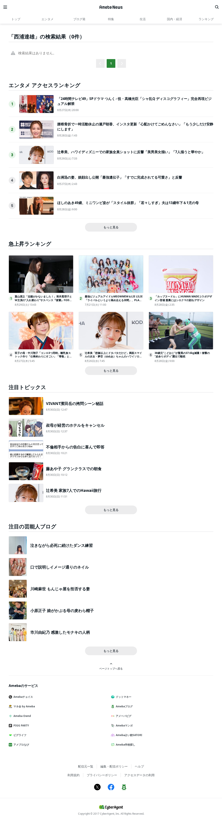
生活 (143, 19)
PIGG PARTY (21, 725)
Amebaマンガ (124, 725)
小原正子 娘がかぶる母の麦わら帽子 (62, 610)
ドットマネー (123, 697)
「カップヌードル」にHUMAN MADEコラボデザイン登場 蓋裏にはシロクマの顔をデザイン (183, 298)
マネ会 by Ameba (24, 706)
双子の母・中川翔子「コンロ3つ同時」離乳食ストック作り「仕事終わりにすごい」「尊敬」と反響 (43, 356)
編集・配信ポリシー (114, 766)
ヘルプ (139, 766)
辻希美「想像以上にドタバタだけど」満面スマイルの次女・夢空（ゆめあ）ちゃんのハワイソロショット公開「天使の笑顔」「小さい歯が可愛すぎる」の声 (113, 358)
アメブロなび (21, 744)
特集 (111, 19)
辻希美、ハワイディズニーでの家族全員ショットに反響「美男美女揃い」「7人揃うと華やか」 (131, 151)
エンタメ (47, 19)
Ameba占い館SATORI (129, 735)
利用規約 (73, 775)
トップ (15, 19)
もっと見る (111, 227)
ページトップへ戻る (111, 668)
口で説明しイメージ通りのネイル (59, 567)
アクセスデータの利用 (139, 775)
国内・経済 (174, 19)
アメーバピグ (123, 716)
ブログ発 (79, 19)
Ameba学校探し (125, 744)
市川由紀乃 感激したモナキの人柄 (60, 632)
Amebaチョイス (23, 697)
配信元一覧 (85, 766)
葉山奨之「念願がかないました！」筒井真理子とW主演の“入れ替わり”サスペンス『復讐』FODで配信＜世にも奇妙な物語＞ (43, 300)
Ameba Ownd (22, 716)
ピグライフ (19, 735)
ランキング (206, 19)
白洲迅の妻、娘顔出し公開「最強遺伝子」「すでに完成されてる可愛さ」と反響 (119, 177)
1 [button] (111, 63)
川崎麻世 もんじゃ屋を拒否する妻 (60, 588)
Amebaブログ (124, 706)
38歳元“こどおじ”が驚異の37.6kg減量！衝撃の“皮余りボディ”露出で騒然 (182, 354)
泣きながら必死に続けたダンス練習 (61, 545)
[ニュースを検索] (216, 7)
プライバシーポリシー (102, 775)
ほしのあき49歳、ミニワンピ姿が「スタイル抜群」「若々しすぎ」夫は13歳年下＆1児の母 (128, 202)
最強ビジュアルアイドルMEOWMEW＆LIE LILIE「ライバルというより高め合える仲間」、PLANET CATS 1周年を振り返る (114, 300)
